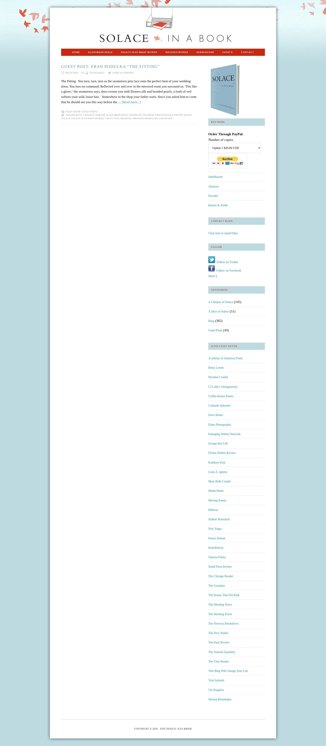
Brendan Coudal (218, 377)
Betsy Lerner (216, 367)
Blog (211, 320)
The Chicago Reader (220, 576)
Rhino (188, 115)
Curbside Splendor (219, 405)
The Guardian (216, 585)
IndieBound (215, 176)
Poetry (178, 115)
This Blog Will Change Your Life (228, 670)
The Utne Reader (218, 661)
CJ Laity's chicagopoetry (223, 386)
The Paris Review (219, 642)
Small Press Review (220, 566)
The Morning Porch (220, 614)
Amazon (213, 186)
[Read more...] (131, 102)
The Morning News (220, 604)
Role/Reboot (215, 547)
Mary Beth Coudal (219, 481)
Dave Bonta (215, 415)
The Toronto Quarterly (221, 652)
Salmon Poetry (217, 557)
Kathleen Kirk (216, 462)
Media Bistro (216, 490)
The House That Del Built (223, 595)
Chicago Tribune (94, 115)
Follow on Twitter (226, 262)
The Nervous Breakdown (223, 623)
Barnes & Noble (218, 205)
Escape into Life (218, 443)
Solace (65, 118)
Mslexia (213, 509)
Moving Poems (217, 500)
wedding (126, 118)
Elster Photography (219, 424)
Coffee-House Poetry (221, 396)
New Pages (215, 528)
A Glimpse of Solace (220, 302)
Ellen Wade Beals (117, 115)
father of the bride (141, 115)
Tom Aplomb (216, 680)
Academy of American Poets (225, 358)
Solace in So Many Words (87, 118)
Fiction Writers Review (222, 452)
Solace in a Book (163, 26)
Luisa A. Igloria (217, 472)
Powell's (213, 195)
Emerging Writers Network (224, 434)
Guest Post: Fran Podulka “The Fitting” (110, 66)
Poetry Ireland (216, 538)
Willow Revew (163, 118)
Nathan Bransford (219, 519)
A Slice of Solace (218, 311)
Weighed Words (143, 118)
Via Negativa (216, 690)
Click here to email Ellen (223, 233)
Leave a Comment (123, 72)
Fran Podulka (164, 115)
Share (211, 276)
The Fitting (112, 118)
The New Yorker (218, 633)
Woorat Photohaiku (219, 699)
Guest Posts (90, 111)
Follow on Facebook (228, 270)
